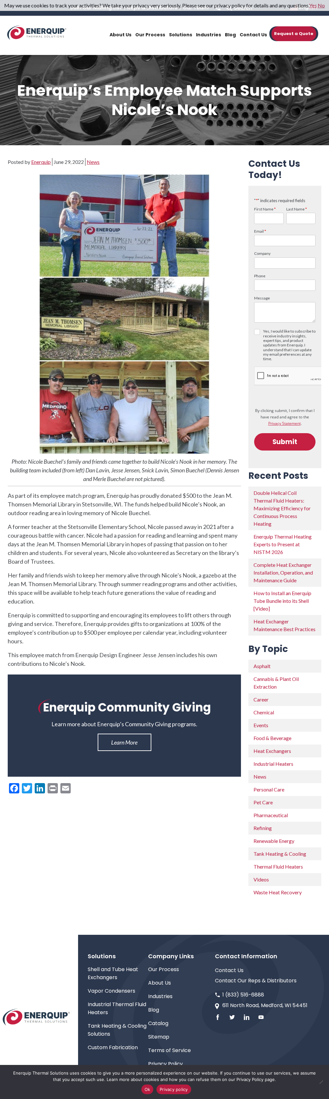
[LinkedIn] (246, 1017)
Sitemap (158, 1037)
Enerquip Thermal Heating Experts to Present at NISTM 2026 (282, 544)
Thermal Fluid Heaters (278, 866)
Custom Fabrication (113, 1047)
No (321, 5)
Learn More (124, 742)
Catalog (158, 1023)
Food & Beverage (272, 738)
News (93, 162)
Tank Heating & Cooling (279, 854)
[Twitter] (232, 1017)
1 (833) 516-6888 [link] (243, 994)
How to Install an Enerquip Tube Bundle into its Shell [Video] (282, 601)
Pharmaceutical (270, 815)
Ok (147, 1089)
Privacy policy (174, 1089)
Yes (313, 5)
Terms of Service (169, 1050)
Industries (160, 996)
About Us (159, 983)
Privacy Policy (165, 1064)
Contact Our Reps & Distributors (256, 980)
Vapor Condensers (111, 991)
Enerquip (41, 162)
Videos (261, 879)
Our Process (163, 969)
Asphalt (262, 666)
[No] (321, 1082)
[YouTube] (261, 1017)
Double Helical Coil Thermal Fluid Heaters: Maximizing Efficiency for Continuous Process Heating (282, 508)
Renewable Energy (273, 841)
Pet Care (263, 802)
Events (260, 725)
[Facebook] (217, 1017)
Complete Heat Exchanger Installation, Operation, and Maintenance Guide (283, 572)
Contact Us (229, 970)
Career (261, 699)
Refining (262, 828)
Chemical (263, 712)
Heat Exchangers (272, 751)
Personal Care (268, 789)
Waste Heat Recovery (277, 892)
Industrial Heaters (273, 764)
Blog (153, 1010)
